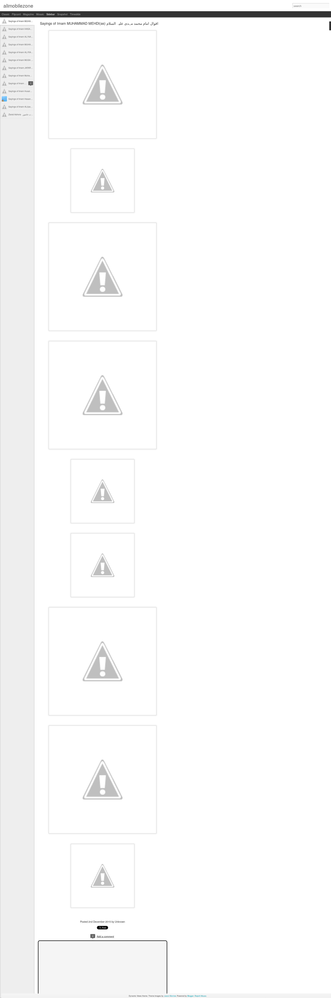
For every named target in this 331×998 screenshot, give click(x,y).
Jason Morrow (170, 995)
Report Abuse (200, 995)
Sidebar (50, 14)
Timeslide (75, 14)
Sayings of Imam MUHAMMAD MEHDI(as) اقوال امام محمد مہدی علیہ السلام (99, 23)
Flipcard (16, 14)
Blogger (190, 995)
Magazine (28, 14)
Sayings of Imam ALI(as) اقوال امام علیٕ (26, 106)
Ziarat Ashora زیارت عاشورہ (21, 114)
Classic (5, 14)
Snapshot (62, 14)
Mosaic (40, 14)
